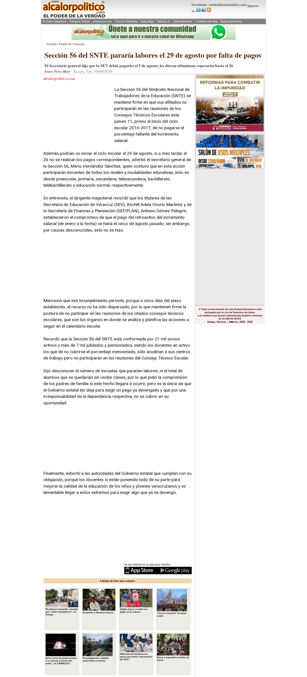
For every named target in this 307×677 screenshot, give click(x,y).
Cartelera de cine (207, 21)
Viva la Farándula (126, 21)
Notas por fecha (231, 21)
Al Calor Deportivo (54, 21)
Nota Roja (147, 21)
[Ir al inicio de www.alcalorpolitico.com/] (73, 17)
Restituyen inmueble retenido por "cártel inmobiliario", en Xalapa (62, 612)
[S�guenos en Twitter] (198, 10)
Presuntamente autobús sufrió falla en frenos (96, 659)
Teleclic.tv (163, 21)
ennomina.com (102, 21)
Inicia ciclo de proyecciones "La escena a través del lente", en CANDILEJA (61, 661)
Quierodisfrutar (182, 21)
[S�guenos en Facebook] (204, 10)
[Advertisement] (77, 114)
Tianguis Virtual (79, 21)
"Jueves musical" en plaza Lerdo (172, 614)
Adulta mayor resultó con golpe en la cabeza (133, 610)
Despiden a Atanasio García (98, 612)
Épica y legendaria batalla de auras (173, 658)
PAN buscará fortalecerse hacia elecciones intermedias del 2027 (136, 657)
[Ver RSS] (209, 10)
